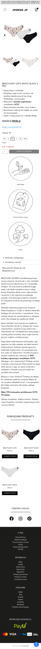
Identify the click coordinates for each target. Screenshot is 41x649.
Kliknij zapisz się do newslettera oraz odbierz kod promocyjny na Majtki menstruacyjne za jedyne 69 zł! (20, 2)
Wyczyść (4, 142)
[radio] (4, 138)
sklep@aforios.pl (8, 271)
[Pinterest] (29, 518)
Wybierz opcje (10, 456)
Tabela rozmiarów (11, 127)
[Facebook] (11, 518)
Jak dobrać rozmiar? (13, 262)
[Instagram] (20, 518)
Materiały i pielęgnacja (14, 258)
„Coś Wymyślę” (25, 646)
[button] (4, 10)
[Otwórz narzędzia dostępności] (36, 644)
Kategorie (20, 588)
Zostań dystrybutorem (20, 547)
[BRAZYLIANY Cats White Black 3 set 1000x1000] (20, 35)
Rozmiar (5, 133)
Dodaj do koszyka (24, 151)
